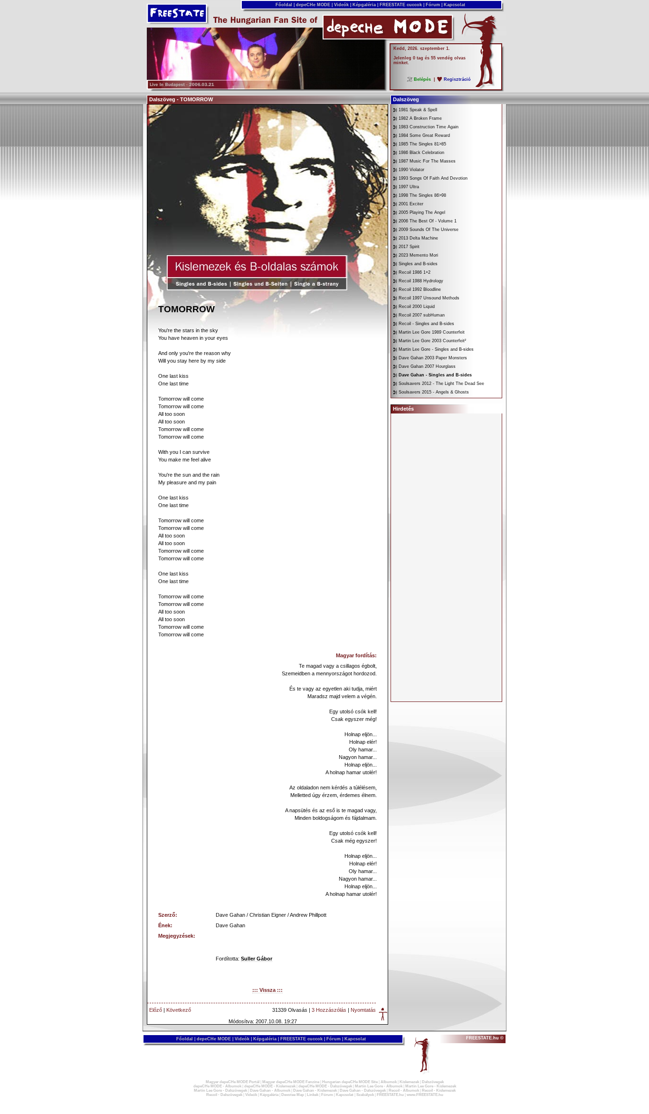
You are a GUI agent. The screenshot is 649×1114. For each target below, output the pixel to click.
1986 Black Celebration (421, 152)
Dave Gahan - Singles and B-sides (435, 375)
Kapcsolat (454, 4)
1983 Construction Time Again (428, 127)
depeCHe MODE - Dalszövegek (325, 1086)
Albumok (389, 1082)
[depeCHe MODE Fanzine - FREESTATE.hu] (265, 87)
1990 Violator (411, 169)
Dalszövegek (433, 1082)
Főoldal (284, 4)
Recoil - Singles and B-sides (426, 323)
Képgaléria (364, 4)
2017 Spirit (409, 246)
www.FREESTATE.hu (425, 1095)
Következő (178, 1010)
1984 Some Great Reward (424, 135)
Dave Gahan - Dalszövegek (363, 1090)
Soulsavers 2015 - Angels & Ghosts (434, 392)
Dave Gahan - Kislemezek (315, 1090)
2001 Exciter (411, 204)
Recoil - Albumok (404, 1090)
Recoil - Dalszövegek (224, 1095)
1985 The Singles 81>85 (422, 144)
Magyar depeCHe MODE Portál (232, 1082)
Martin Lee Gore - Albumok (378, 1086)
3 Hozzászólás (329, 1010)
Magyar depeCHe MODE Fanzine (290, 1082)
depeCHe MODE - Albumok (217, 1086)
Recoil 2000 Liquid (417, 306)
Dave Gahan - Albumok (270, 1090)
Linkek (312, 1095)
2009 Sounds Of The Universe (428, 229)
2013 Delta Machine (418, 238)
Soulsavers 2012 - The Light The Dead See (441, 383)
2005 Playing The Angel (422, 212)
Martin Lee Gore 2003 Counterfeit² (432, 340)
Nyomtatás (363, 1010)
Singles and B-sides (418, 263)
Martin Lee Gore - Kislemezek (430, 1086)
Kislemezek (409, 1082)
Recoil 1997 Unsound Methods (429, 298)
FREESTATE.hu (390, 1095)
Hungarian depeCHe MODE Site (350, 1082)
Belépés (422, 79)
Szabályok (365, 1095)
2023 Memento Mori (418, 255)
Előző (155, 1010)
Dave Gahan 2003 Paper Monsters (433, 357)
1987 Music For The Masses (427, 161)
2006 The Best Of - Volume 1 (428, 221)
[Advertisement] (447, 557)
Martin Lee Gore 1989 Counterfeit (432, 332)
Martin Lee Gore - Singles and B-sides (436, 349)
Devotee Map (292, 1095)
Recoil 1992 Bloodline (420, 289)
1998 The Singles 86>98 (422, 195)
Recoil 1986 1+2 (414, 272)
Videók (341, 4)
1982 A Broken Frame (420, 118)
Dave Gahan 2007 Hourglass (427, 366)
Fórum (432, 4)
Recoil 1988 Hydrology (421, 280)
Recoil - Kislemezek (439, 1090)
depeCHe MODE (313, 4)
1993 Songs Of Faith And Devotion (433, 178)
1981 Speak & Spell (418, 109)
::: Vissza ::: (267, 990)
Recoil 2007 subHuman (422, 315)
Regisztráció (457, 79)
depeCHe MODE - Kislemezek (270, 1086)
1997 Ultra (409, 186)
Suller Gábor (256, 958)
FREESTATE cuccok (400, 4)
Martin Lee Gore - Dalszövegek (220, 1090)
